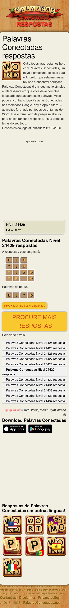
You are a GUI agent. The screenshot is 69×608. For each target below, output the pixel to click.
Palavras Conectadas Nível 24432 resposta (35, 390)
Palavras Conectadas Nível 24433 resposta (35, 395)
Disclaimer (27, 597)
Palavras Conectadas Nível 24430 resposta (35, 379)
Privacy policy (49, 597)
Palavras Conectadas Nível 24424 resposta (35, 342)
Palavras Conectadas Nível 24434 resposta (35, 401)
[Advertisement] (34, 179)
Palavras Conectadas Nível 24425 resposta (35, 348)
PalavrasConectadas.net (41, 602)
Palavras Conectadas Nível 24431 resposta (35, 385)
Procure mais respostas (34, 321)
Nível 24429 (15, 227)
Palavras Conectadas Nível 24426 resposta (35, 353)
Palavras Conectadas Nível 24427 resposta (35, 359)
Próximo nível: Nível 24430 (24, 305)
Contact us (8, 597)
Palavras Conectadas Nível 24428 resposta (35, 364)
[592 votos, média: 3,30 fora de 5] (6, 410)
